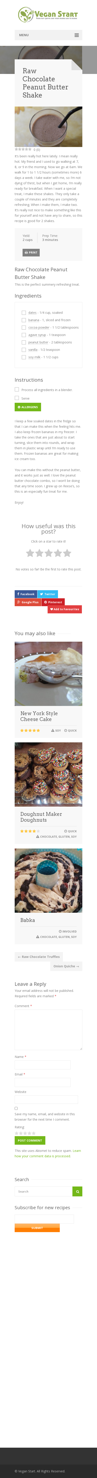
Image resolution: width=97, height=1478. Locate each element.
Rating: (20, 1127)
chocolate (48, 837)
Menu (24, 35)
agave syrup (37, 335)
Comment (23, 1006)
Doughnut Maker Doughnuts (41, 817)
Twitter (49, 594)
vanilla (32, 349)
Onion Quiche (66, 966)
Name (20, 1057)
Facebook (28, 594)
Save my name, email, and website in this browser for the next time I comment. (45, 1117)
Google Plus (30, 602)
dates (32, 312)
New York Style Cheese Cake (39, 716)
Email (20, 1074)
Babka (27, 920)
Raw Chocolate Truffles (39, 957)
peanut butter (38, 342)
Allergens (29, 407)
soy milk (34, 357)
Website (20, 1092)
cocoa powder (38, 327)
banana (33, 320)
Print (32, 252)
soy (58, 730)
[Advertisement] (48, 1370)
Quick (72, 730)
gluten (64, 837)
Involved (69, 931)
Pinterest (55, 602)
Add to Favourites (66, 609)
